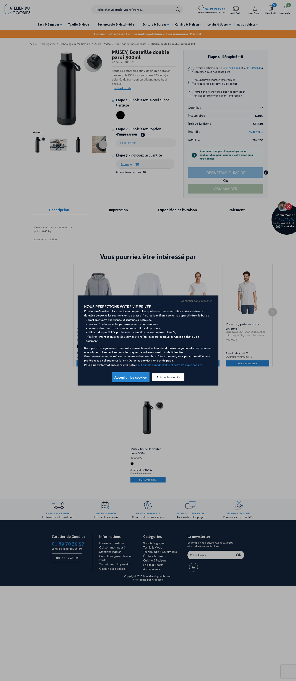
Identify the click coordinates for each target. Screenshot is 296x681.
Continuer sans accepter (196, 301)
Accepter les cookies (130, 377)
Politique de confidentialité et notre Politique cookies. (169, 365)
